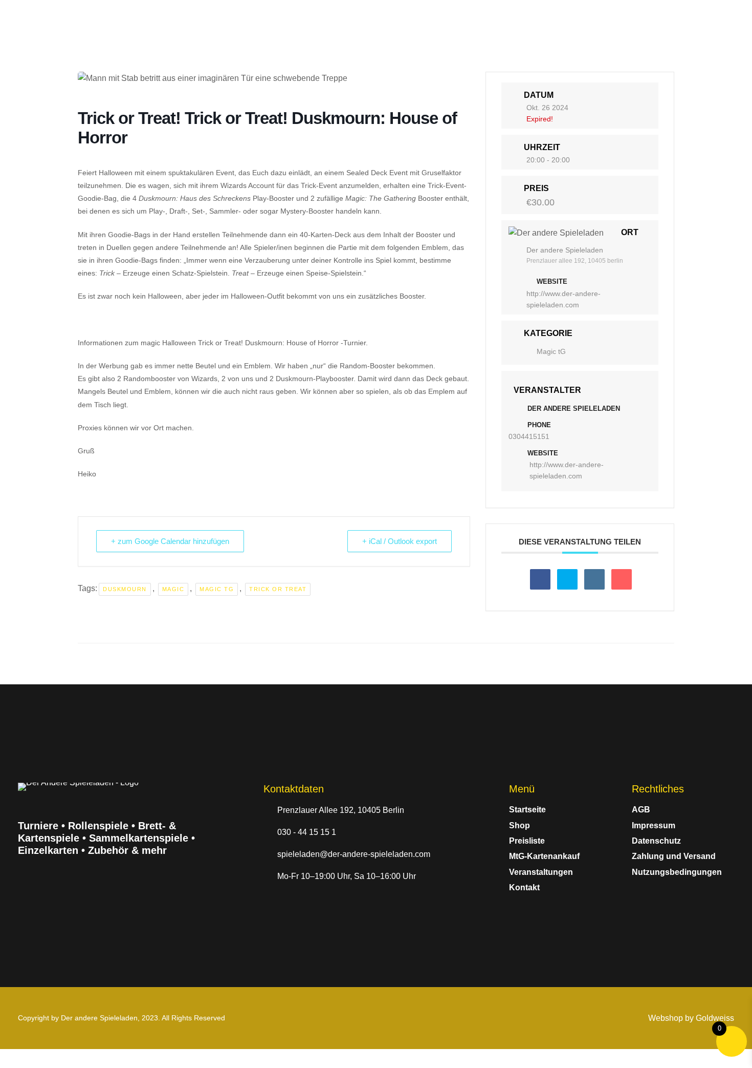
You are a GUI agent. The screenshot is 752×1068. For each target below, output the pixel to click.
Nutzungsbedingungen (677, 872)
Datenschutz (656, 840)
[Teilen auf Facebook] (540, 579)
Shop (519, 825)
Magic (173, 589)
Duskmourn (125, 589)
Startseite (527, 809)
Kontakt (524, 887)
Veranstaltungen (541, 872)
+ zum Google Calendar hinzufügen (170, 541)
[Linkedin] (594, 579)
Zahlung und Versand (674, 856)
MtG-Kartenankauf (544, 856)
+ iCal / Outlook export (399, 541)
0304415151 (528, 436)
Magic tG (217, 589)
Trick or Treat (277, 589)
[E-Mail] (621, 579)
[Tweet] (567, 579)
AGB (641, 809)
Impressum (653, 825)
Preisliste (527, 840)
